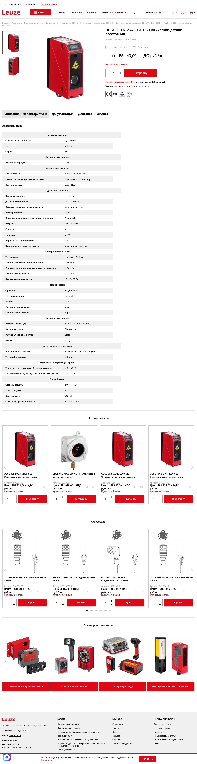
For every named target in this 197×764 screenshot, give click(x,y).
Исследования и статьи (165, 736)
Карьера (91, 12)
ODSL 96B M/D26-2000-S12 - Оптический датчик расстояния (118, 475)
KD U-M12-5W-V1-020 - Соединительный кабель (115, 579)
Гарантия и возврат (163, 728)
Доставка (85, 114)
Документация (63, 114)
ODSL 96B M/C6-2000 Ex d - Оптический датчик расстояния (74, 475)
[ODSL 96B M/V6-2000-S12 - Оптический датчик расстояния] (65, 66)
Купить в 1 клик (116, 64)
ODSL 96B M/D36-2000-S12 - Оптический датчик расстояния (21, 475)
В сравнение (143, 47)
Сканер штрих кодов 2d (74, 686)
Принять (147, 758)
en (160, 12)
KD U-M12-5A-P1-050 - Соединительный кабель (171, 579)
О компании (76, 12)
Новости (158, 732)
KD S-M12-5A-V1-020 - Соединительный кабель (74, 579)
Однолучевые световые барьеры (170, 686)
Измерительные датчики (68, 728)
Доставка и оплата (162, 724)
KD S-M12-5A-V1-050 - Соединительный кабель (25, 579)
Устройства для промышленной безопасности (78, 732)
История (116, 732)
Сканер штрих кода (122, 686)
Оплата (102, 114)
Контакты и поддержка (113, 12)
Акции (156, 743)
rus (155, 12)
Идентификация (64, 736)
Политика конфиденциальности (168, 740)
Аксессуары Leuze (66, 750)
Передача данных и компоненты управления (78, 740)
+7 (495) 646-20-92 (11, 4)
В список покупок (118, 47)
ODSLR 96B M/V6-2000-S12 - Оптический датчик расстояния (167, 475)
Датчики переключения (68, 724)
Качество (116, 728)
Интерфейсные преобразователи (26, 686)
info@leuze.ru (31, 4)
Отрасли (60, 12)
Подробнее (46, 760)
